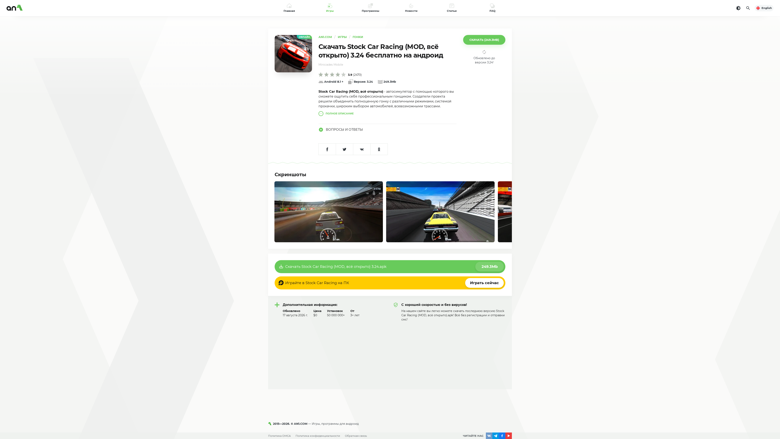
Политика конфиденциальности (318, 435)
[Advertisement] (390, 352)
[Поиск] (748, 8)
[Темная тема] (738, 8)
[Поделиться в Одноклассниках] (379, 149)
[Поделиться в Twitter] (344, 149)
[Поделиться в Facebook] (327, 149)
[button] (484, 40)
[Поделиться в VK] (361, 149)
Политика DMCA (279, 435)
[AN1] (270, 424)
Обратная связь (356, 435)
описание (340, 113)
